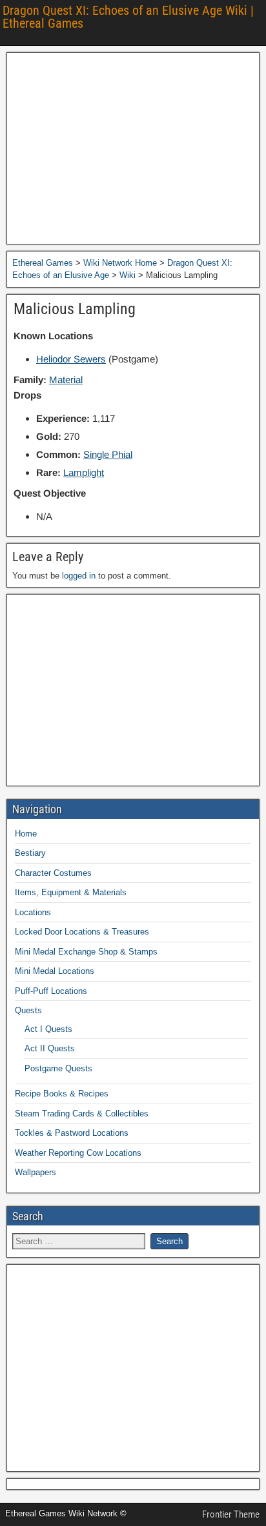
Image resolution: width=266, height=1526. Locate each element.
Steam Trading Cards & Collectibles (81, 1113)
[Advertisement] (133, 148)
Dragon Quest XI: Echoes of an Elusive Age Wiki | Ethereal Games (128, 17)
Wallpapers (35, 1172)
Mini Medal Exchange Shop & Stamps (86, 951)
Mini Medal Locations (54, 971)
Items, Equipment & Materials (71, 892)
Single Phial (107, 454)
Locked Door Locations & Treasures (82, 931)
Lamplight (83, 472)
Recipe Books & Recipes (61, 1093)
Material (66, 379)
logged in (79, 575)
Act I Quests (48, 1029)
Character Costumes (53, 873)
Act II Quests (50, 1048)
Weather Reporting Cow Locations (78, 1153)
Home (26, 833)
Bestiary (30, 853)
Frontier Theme (231, 1514)
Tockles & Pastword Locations (71, 1133)
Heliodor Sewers (71, 358)
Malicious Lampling (75, 309)
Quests (28, 1010)
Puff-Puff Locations (51, 991)
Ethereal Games (42, 263)
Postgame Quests (58, 1068)
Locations (33, 912)
